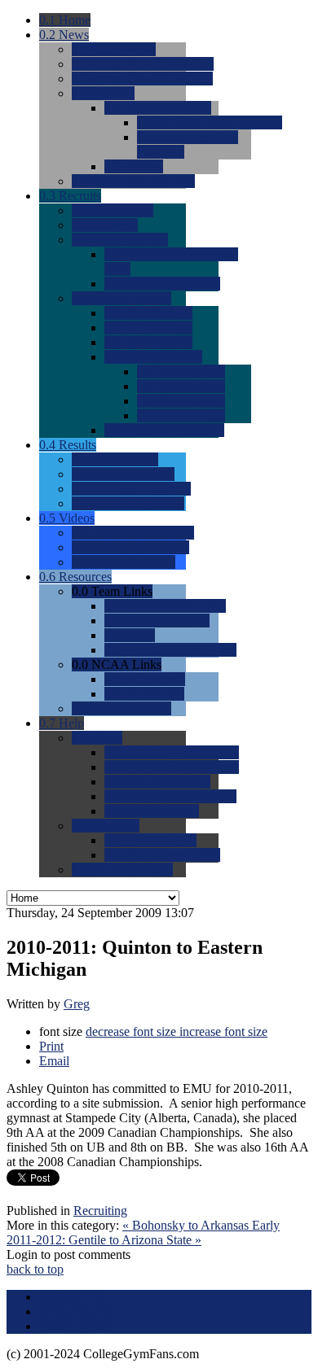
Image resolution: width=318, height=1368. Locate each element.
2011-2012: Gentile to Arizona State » (104, 1240)
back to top (35, 1269)
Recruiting (100, 1210)
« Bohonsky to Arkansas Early (201, 1225)
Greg (77, 1004)
